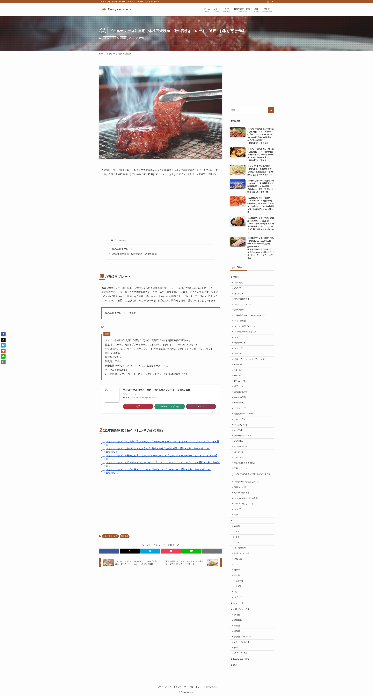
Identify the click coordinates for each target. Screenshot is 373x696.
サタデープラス (241, 343)
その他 (237, 575)
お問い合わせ (212, 687)
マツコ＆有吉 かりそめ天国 (246, 498)
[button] (109, 551)
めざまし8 (238, 441)
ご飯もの (238, 559)
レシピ (236, 520)
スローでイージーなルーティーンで (249, 359)
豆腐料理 (239, 581)
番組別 (236, 277)
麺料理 (237, 570)
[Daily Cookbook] (117, 10)
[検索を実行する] (271, 110)
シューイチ (239, 348)
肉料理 (237, 526)
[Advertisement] (160, 206)
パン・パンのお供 (241, 642)
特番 (236, 515)
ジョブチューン (241, 337)
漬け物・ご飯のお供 (242, 637)
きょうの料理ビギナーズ (244, 326)
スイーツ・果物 (241, 653)
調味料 (237, 615)
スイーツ (238, 597)
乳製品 (237, 626)
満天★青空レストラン (243, 436)
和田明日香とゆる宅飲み (244, 463)
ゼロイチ (238, 365)
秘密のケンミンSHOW (243, 414)
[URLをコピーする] (212, 551)
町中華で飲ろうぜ (241, 493)
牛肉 (237, 537)
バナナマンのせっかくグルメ (246, 482)
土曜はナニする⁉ (241, 392)
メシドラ (238, 509)
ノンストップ (240, 408)
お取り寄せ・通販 (109, 38)
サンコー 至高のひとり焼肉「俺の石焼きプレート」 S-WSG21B (156, 390)
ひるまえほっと (241, 425)
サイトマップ (175, 687)
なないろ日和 (240, 397)
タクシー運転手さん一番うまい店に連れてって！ (252, 475)
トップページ (161, 687)
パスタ (237, 564)
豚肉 (237, 532)
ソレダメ (238, 370)
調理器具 (123, 38)
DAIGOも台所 (240, 381)
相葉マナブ (239, 283)
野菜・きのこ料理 (241, 553)
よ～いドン (239, 452)
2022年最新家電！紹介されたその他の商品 (134, 254)
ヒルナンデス (240, 419)
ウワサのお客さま (241, 299)
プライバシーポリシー (193, 687)
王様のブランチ (241, 468)
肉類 (236, 648)
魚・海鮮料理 (240, 548)
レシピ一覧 (238, 603)
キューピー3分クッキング (245, 332)
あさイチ (238, 288)
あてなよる (239, 294)
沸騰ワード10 (240, 487)
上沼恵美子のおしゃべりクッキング (249, 315)
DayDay (237, 375)
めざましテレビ (241, 447)
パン (236, 592)
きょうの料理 (240, 321)
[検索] (272, 1)
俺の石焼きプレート (122, 249)
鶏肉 (237, 543)
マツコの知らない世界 (243, 504)
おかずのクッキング (242, 304)
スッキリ (238, 354)
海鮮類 (237, 631)
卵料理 (238, 586)
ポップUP (238, 430)
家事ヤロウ (239, 310)
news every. (239, 403)
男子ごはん (239, 386)
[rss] (268, 1)
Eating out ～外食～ (242, 659)
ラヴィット (239, 457)
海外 (235, 665)
